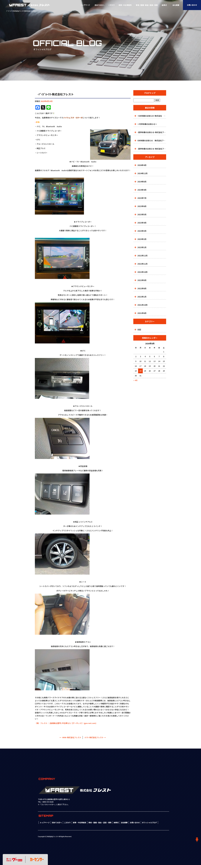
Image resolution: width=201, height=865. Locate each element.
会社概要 (176, 5)
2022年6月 (141, 288)
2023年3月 (141, 231)
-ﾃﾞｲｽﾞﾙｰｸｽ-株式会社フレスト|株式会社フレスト (21, 11)
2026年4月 (141, 165)
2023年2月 (141, 239)
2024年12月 (142, 173)
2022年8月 (141, 280)
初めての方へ (99, 5)
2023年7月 (141, 198)
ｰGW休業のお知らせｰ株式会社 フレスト (151, 116)
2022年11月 (142, 263)
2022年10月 (142, 272)
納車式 (164, 5)
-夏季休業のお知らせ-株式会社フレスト (151, 132)
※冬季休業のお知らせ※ (147, 124)
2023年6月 (141, 206)
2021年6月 (141, 313)
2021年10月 (142, 305)
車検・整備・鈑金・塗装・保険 (147, 5)
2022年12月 (142, 255)
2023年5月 (141, 214)
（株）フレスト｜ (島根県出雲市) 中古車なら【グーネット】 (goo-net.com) (65, 723)
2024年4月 (141, 190)
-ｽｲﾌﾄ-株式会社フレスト (95, 737)
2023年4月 (141, 222)
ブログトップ (149, 93)
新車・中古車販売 (125, 5)
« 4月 (135, 380)
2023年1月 (141, 247)
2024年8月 (141, 181)
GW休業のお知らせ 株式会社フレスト (151, 140)
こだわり (112, 5)
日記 (139, 329)
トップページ (85, 5)
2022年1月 (141, 296)
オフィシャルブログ (149, 822)
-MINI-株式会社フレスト (70, 737)
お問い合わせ (192, 5)
